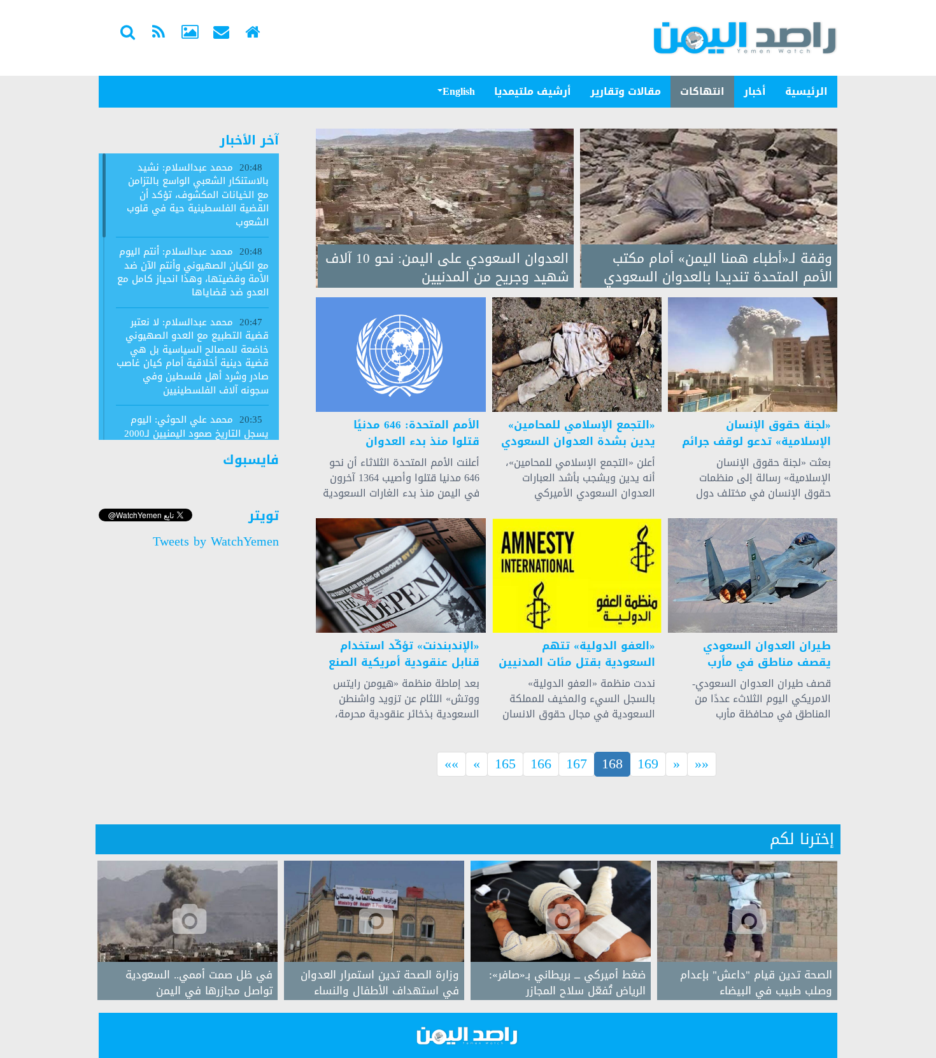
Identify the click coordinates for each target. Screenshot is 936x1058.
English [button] (459, 91)
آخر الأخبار (249, 140)
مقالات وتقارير (625, 91)
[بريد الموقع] (221, 33)
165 (505, 764)
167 (576, 764)
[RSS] (158, 33)
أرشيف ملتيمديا (532, 91)
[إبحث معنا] (127, 33)
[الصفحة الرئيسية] (252, 33)
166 (540, 764)
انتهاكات (702, 91)
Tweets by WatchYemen (216, 541)
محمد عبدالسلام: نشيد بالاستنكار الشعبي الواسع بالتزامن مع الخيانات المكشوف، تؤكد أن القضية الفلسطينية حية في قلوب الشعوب (198, 195)
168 (616, 764)
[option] (747, 930)
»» (702, 764)
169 (647, 764)
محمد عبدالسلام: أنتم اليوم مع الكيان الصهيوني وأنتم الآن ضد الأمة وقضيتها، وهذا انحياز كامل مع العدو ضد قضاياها (193, 272)
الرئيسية (806, 91)
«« (451, 764)
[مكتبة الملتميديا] (189, 33)
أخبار (755, 91)
